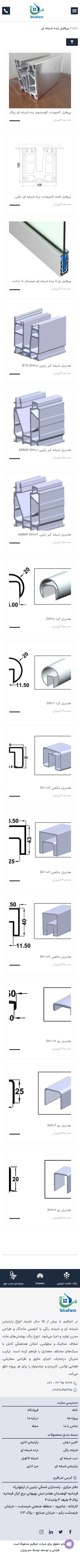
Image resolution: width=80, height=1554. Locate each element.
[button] (74, 10)
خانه (75, 28)
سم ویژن (26, 1550)
